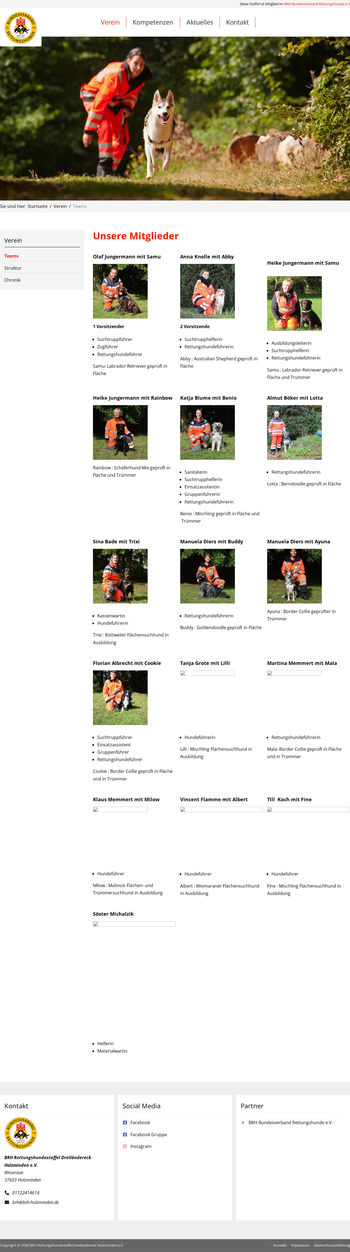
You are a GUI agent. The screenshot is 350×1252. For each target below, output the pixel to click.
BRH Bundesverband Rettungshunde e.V (317, 3)
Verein (13, 240)
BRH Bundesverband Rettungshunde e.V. (291, 1123)
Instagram (140, 1146)
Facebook (140, 1123)
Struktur (13, 268)
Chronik (12, 280)
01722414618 (25, 1193)
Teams (11, 256)
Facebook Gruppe (148, 1135)
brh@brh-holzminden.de (35, 1202)
